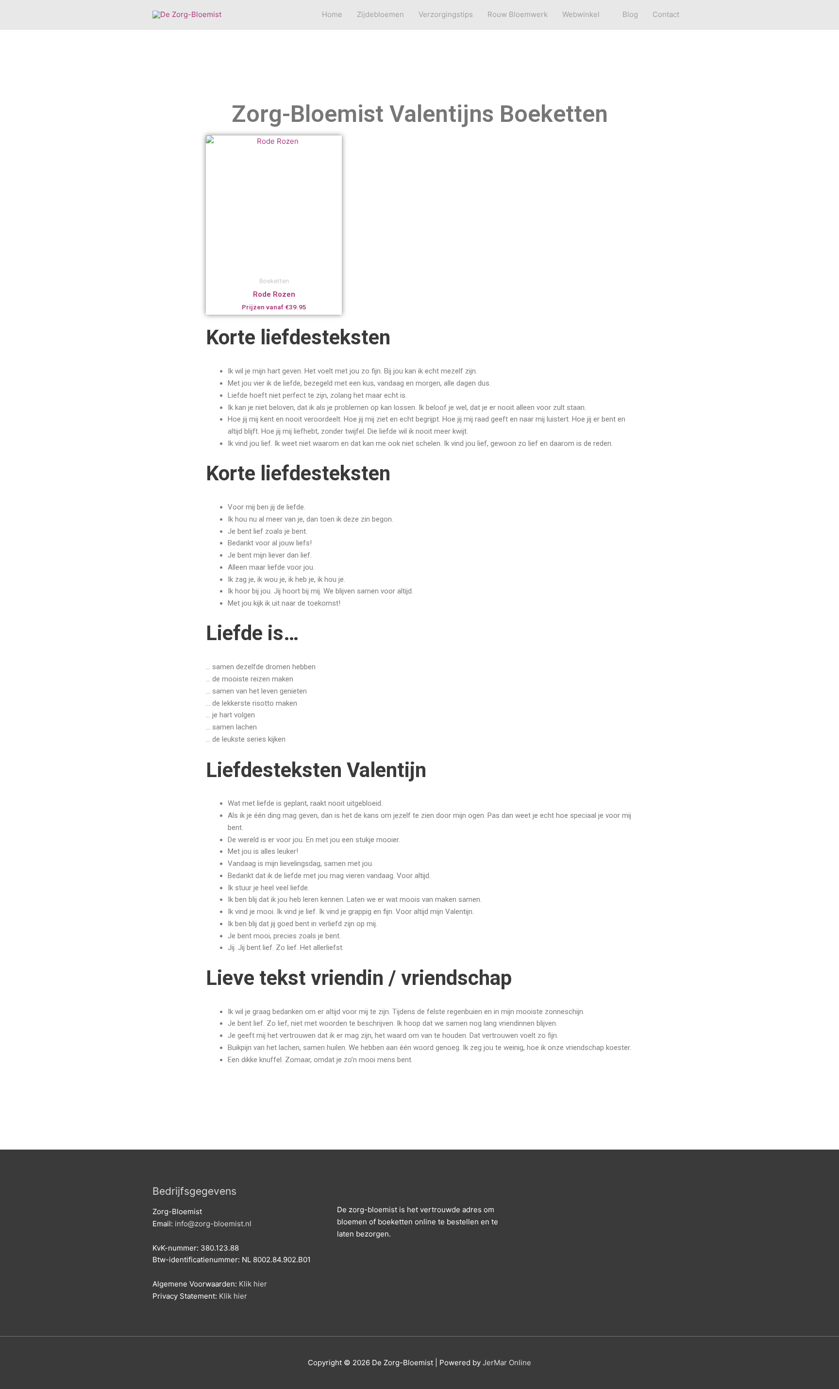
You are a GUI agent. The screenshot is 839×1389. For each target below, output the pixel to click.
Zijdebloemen (380, 14)
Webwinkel (581, 14)
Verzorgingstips (446, 14)
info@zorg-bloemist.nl (213, 1223)
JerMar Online (507, 1362)
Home (332, 14)
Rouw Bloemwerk (517, 14)
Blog (630, 14)
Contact (666, 14)
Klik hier (253, 1283)
